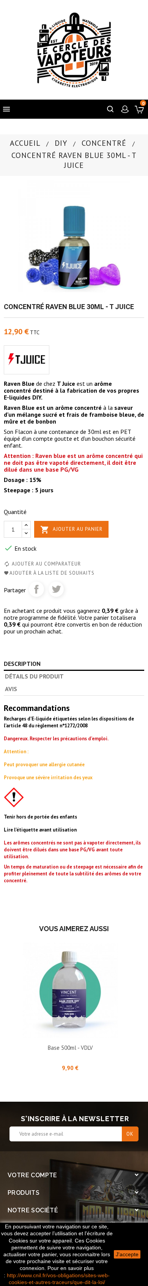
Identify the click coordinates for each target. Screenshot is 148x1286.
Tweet (56, 589)
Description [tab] (22, 663)
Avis (11, 689)
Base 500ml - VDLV (70, 1047)
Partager (36, 589)
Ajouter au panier (71, 529)
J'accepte (127, 1254)
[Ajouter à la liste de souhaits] (70, 1028)
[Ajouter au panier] (53, 1028)
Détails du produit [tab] (34, 676)
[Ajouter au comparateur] (87, 1028)
